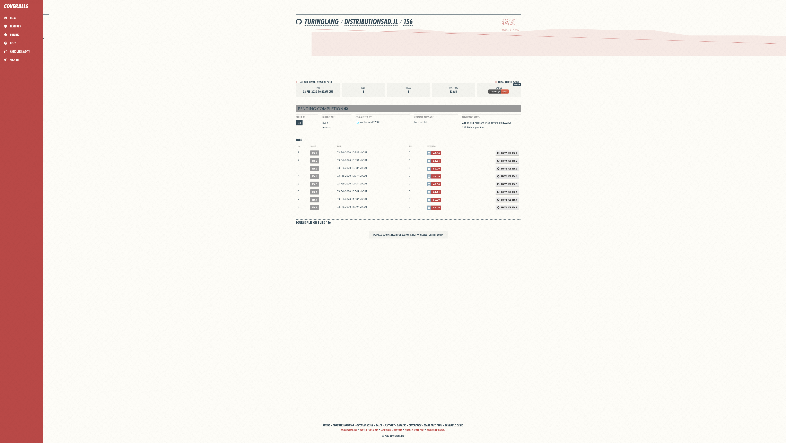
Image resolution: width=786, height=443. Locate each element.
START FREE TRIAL (433, 425)
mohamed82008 (370, 122)
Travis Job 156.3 (508, 168)
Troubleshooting (343, 425)
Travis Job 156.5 (508, 184)
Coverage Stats (471, 117)
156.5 (314, 184)
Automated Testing (436, 430)
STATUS (326, 425)
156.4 (314, 176)
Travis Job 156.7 (508, 199)
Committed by (364, 117)
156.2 (314, 161)
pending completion (321, 108)
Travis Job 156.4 (508, 176)
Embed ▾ (517, 85)
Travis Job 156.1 (508, 153)
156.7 (314, 199)
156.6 (314, 192)
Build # (300, 117)
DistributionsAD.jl (371, 22)
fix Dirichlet (420, 122)
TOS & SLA (373, 430)
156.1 (314, 153)
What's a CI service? (414, 430)
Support (389, 425)
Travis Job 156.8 (508, 207)
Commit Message (424, 117)
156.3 (314, 168)
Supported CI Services (391, 430)
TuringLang (322, 22)
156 (408, 22)
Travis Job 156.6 (508, 192)
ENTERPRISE (415, 425)
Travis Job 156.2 (508, 161)
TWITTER (363, 430)
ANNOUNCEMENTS (349, 430)
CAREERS (401, 425)
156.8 (314, 207)
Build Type (328, 117)
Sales (379, 425)
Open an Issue (364, 425)
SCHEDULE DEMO (454, 425)
